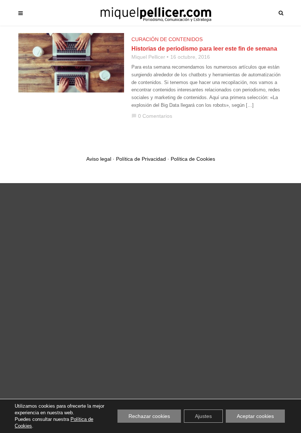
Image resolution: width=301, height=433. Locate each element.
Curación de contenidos (167, 39)
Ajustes (203, 416)
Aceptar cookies (255, 416)
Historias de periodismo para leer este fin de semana (204, 49)
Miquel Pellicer (148, 56)
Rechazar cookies (149, 416)
